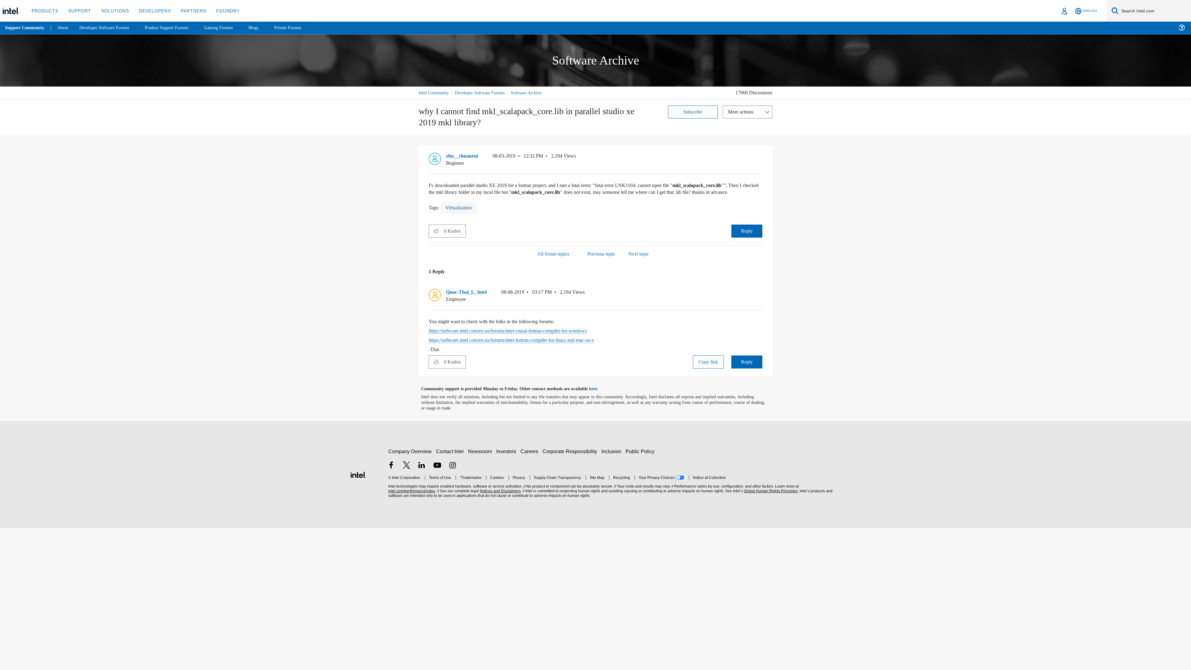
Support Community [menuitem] (25, 28)
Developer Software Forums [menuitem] (109, 28)
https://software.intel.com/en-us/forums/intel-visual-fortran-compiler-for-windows (520, 338)
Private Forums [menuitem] (301, 28)
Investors (507, 458)
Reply (746, 237)
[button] (759, 158)
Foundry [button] (220, 10)
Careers (530, 458)
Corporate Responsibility (571, 458)
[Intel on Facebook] (391, 472)
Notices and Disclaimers (500, 498)
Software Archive (535, 92)
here (598, 396)
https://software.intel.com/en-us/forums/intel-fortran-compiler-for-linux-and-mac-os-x (524, 347)
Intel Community (435, 92)
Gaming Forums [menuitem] (229, 28)
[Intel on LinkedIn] (422, 472)
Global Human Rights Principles (770, 498)
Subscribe (693, 111)
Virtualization (460, 214)
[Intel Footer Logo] (358, 481)
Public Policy (641, 458)
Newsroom (481, 458)
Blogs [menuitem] (265, 28)
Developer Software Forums (485, 92)
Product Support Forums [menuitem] (175, 28)
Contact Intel (450, 458)
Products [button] (44, 10)
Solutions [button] (112, 10)
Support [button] (78, 10)
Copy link (708, 369)
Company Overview (410, 458)
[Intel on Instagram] (452, 472)
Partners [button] (187, 10)
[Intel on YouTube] (437, 472)
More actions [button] (742, 111)
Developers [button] (150, 10)
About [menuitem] (64, 28)
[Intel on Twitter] (406, 472)
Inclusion (612, 458)
